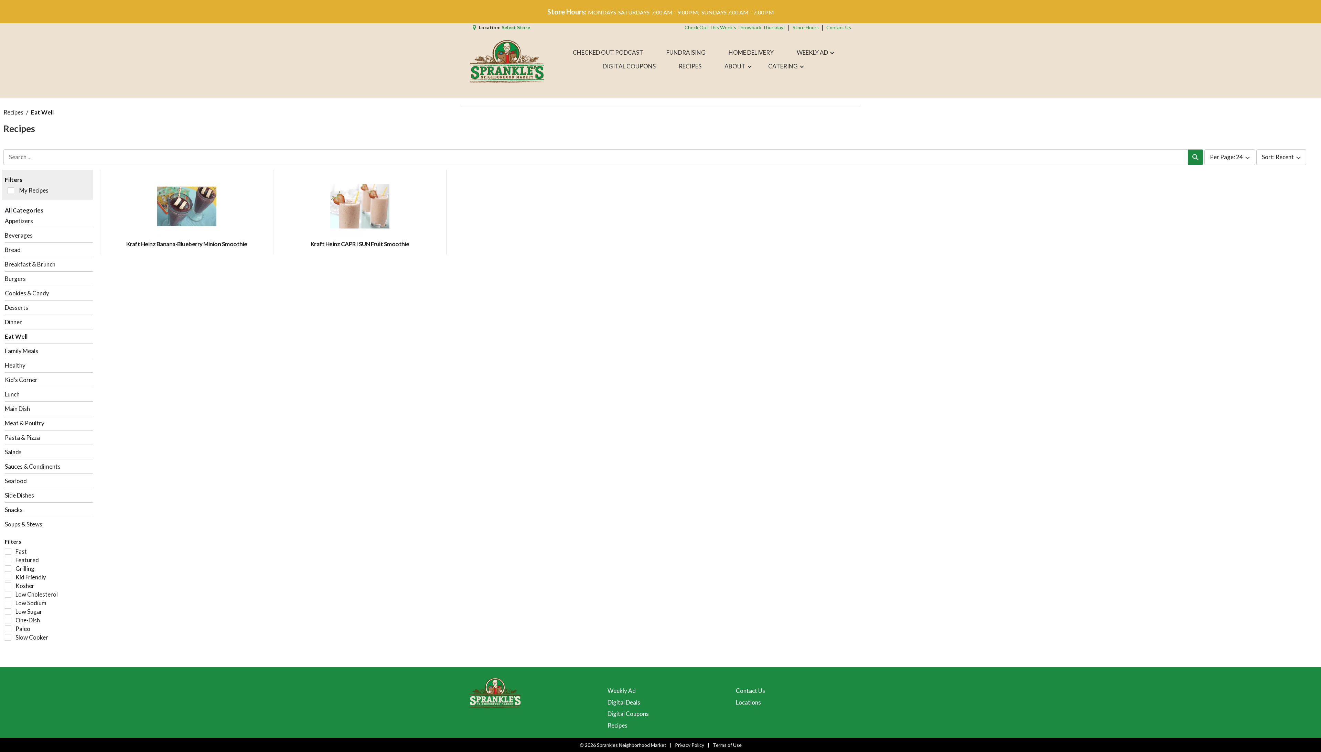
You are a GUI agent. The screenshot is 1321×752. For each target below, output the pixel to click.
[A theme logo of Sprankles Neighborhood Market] (507, 59)
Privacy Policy (689, 745)
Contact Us (838, 27)
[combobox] (1230, 157)
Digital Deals (624, 702)
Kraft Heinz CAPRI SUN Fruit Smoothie (360, 244)
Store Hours (806, 27)
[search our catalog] (1195, 157)
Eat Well (42, 112)
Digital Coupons (628, 713)
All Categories (24, 210)
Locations (748, 702)
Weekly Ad (622, 690)
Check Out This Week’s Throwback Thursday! (735, 27)
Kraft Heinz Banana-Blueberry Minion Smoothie (186, 244)
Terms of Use (727, 745)
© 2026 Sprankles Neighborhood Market (623, 745)
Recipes (13, 112)
